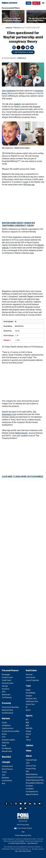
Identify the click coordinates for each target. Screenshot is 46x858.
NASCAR (29, 728)
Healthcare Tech (32, 701)
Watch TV (36, 3)
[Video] (23, 75)
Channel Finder (31, 760)
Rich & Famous (7, 769)
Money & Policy (7, 710)
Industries (5, 743)
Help (23, 832)
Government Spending (10, 707)
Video (28, 750)
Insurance (5, 689)
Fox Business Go (32, 791)
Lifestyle (9, 28)
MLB (27, 725)
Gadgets (29, 696)
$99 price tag (29, 184)
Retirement (6, 695)
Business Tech (31, 699)
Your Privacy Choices (25, 828)
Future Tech (30, 704)
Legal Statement (32, 843)
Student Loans (7, 677)
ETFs (4, 737)
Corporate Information (34, 777)
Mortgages (6, 674)
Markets (6, 718)
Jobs (27, 763)
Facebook (14, 47)
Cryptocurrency (7, 728)
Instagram (16, 804)
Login (28, 3)
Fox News (29, 786)
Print (27, 47)
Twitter (18, 47)
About (29, 756)
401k (4, 692)
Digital (28, 690)
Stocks (4, 723)
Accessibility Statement (35, 783)
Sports (29, 715)
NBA (27, 723)
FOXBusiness (22, 58)
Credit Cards (6, 680)
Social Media (30, 693)
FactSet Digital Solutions (18, 843)
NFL (27, 720)
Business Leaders (8, 740)
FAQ (27, 771)
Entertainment (7, 766)
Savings (5, 686)
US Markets (6, 725)
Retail (4, 745)
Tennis (28, 740)
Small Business (7, 713)
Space (28, 710)
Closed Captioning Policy (35, 780)
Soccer (28, 734)
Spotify (21, 808)
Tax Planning (6, 697)
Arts (3, 783)
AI (26, 707)
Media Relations (32, 774)
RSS (35, 804)
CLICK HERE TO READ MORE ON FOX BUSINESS (22, 476)
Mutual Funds (7, 751)
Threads (23, 47)
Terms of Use (31, 766)
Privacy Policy (31, 769)
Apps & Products (32, 794)
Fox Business (9, 3)
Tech (28, 686)
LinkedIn (30, 804)
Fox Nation (30, 789)
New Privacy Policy (23, 824)
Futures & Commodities (10, 731)
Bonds (4, 734)
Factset (21, 841)
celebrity (17, 104)
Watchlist (6, 757)
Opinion (29, 745)
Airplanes (5, 778)
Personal (29, 674)
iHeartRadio (25, 808)
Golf (27, 737)
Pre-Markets (6, 748)
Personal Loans (7, 683)
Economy (6, 703)
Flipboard (25, 804)
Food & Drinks (7, 780)
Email (32, 47)
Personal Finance (10, 670)
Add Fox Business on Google (24, 52)
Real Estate (31, 670)
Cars (3, 775)
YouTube (21, 804)
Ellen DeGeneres (9, 91)
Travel (4, 772)
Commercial (30, 677)
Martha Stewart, (21, 433)
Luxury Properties (32, 680)
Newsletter (39, 804)
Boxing (28, 731)
